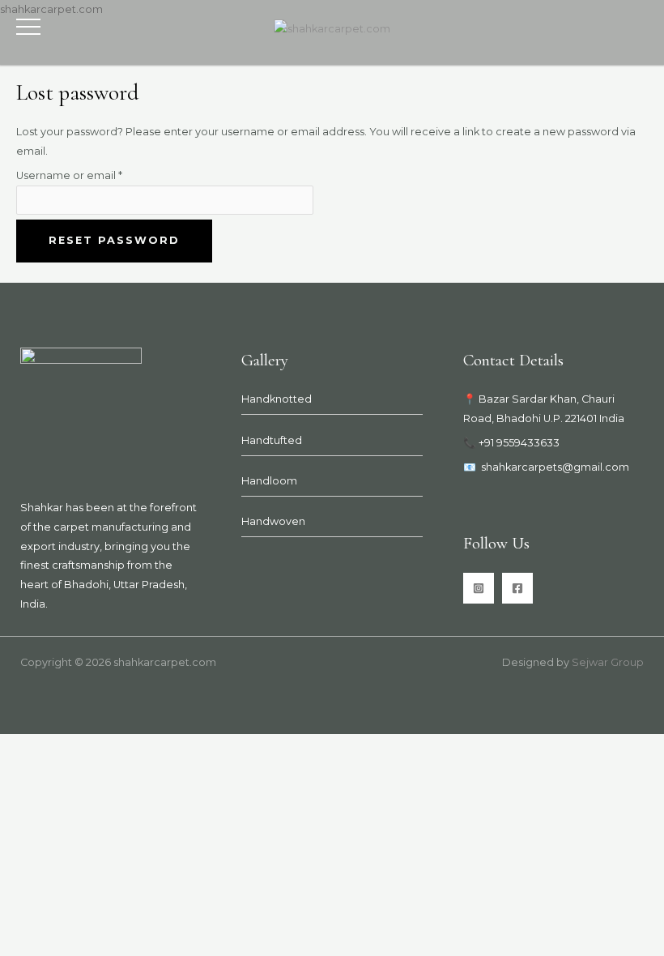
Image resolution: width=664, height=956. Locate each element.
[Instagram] (478, 588)
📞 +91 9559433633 (511, 443)
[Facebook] (517, 588)
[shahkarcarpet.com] (332, 29)
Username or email (93, 173)
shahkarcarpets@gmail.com (555, 467)
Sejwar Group (608, 662)
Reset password (114, 240)
